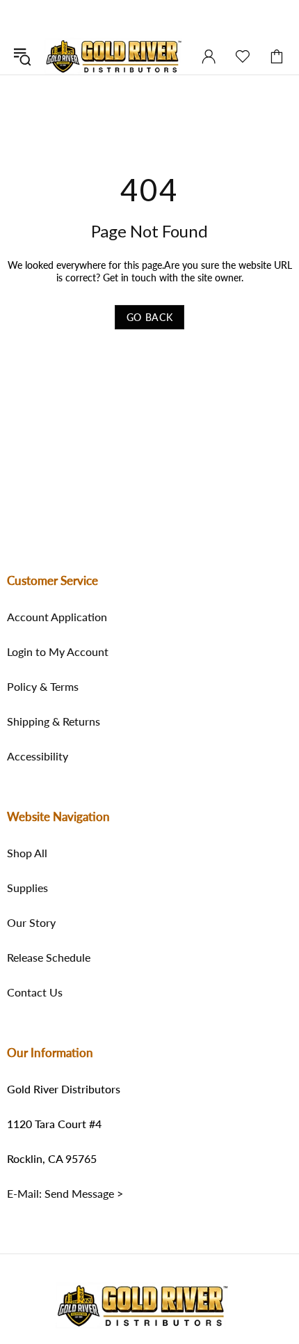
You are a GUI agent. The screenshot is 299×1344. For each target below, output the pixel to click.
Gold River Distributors (114, 56)
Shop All (27, 853)
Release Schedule (48, 957)
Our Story (31, 922)
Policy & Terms (43, 686)
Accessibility (37, 756)
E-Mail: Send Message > (65, 1193)
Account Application (57, 617)
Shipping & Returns (53, 721)
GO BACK (150, 317)
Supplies (27, 888)
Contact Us (35, 992)
